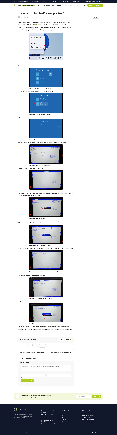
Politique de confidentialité (88, 419)
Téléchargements (61, 5)
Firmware (64, 413)
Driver (63, 417)
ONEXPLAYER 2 (36, 24)
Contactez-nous (86, 417)
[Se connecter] (84, 5)
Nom (22, 372)
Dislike (68, 339)
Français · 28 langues (97, 432)
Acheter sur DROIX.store (94, 5)
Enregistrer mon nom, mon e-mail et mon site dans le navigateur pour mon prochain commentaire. (42, 378)
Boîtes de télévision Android (48, 423)
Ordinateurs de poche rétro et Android (48, 415)
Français (100, 1)
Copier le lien (42, 345)
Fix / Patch (64, 423)
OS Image (64, 419)
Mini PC (43, 418)
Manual (63, 426)
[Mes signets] (80, 5)
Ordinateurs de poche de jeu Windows (48, 411)
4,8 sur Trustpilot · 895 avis (89, 1)
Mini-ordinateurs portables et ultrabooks (37, 9)
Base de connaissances (23, 9)
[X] (28, 345)
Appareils (39, 5)
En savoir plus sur (48, 5)
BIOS (63, 415)
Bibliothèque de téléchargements (70, 410)
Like (61, 339)
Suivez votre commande (88, 415)
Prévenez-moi (96, 396)
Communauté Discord (76, 1)
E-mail (48, 372)
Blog (83, 413)
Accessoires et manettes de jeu (48, 425)
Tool (63, 421)
